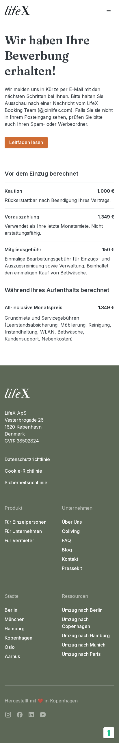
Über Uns (72, 522)
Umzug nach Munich (83, 645)
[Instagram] (8, 715)
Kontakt (70, 559)
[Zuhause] (59, 393)
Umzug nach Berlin (82, 610)
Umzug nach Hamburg (86, 635)
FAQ (66, 540)
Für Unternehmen (23, 531)
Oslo (10, 647)
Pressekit (72, 568)
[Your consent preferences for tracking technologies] (108, 732)
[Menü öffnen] (108, 10)
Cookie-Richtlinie (23, 471)
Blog (67, 550)
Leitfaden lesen (26, 142)
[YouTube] (42, 715)
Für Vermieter (19, 540)
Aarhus (12, 656)
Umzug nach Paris (81, 654)
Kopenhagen (18, 638)
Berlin (11, 610)
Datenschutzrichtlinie (27, 459)
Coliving (71, 531)
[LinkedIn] (31, 715)
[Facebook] (19, 715)
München (15, 619)
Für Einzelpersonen (26, 522)
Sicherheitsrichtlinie (26, 482)
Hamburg (15, 628)
